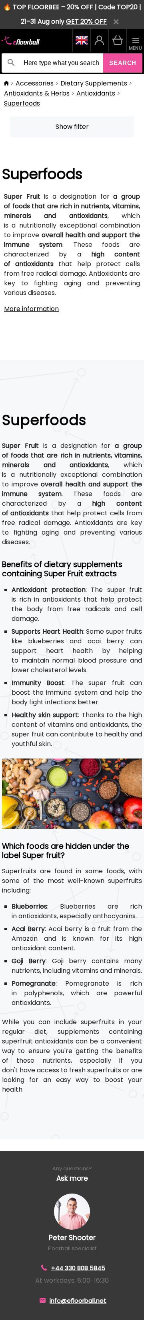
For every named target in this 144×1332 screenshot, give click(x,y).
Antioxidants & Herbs (37, 93)
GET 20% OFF (86, 21)
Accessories (35, 83)
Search (122, 62)
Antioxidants (95, 93)
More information (31, 308)
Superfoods (22, 103)
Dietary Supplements (93, 83)
